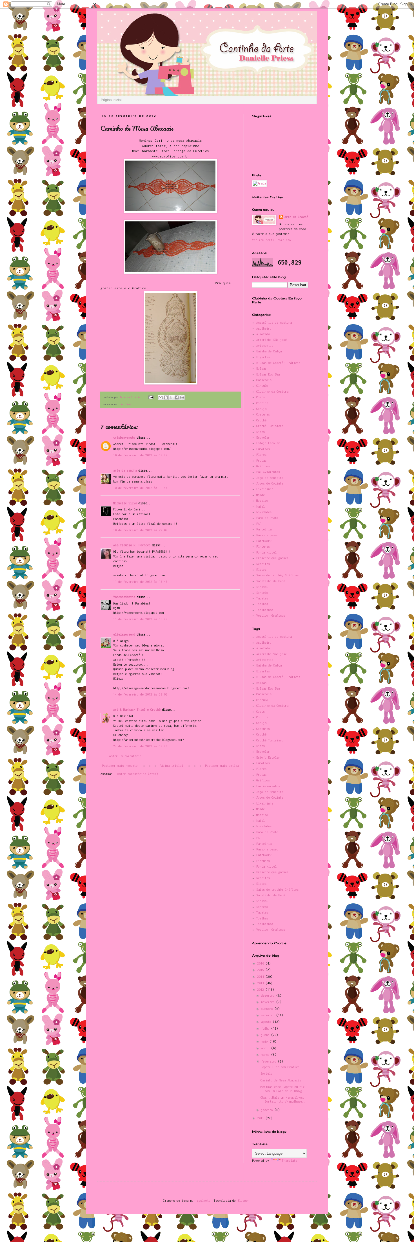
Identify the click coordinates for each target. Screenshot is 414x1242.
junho (266, 1035)
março (266, 1054)
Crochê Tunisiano (269, 426)
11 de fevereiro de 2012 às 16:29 (140, 619)
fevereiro (269, 1061)
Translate (289, 1160)
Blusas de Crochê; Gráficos (278, 363)
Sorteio (262, 592)
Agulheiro (263, 328)
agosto (267, 1021)
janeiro (268, 1110)
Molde (260, 495)
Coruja (261, 408)
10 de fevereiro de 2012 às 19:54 (140, 488)
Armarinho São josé (271, 339)
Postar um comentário (124, 756)
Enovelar (263, 437)
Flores (261, 454)
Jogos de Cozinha (269, 483)
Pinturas (263, 546)
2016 (261, 963)
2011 (261, 1118)
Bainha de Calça (269, 351)
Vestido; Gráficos (270, 615)
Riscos (261, 569)
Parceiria (263, 529)
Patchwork (263, 541)
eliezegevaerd (124, 634)
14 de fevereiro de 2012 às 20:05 (140, 694)
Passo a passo (267, 535)
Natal (260, 506)
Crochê (261, 420)
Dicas (260, 432)
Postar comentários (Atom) (137, 774)
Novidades (263, 512)
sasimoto (203, 1200)
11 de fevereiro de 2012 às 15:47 (140, 581)
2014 (261, 976)
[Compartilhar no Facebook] (176, 397)
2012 (261, 989)
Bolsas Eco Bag (268, 374)
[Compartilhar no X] (171, 397)
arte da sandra (125, 470)
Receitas (263, 564)
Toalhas (262, 604)
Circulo (262, 385)
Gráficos (263, 466)
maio (265, 1041)
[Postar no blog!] (166, 397)
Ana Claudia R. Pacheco (131, 545)
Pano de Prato (267, 517)
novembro (268, 1002)
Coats (260, 397)
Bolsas (261, 368)
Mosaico (262, 500)
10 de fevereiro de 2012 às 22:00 (140, 530)
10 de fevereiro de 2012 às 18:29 (140, 455)
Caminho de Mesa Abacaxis (281, 1080)
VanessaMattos (124, 597)
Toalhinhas (264, 610)
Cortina (262, 403)
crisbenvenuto (124, 437)
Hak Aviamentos (268, 472)
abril (266, 1048)
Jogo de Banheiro (269, 477)
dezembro (268, 995)
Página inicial (111, 100)
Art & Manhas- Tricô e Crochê (137, 709)
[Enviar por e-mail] (160, 397)
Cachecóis (263, 380)
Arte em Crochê (296, 217)
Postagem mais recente (119, 765)
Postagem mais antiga (222, 765)
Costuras (263, 414)
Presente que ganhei (272, 558)
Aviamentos (264, 345)
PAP (258, 523)
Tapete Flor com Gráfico (280, 1067)
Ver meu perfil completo (271, 240)
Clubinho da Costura (272, 391)
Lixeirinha (264, 489)
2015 (261, 970)
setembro (268, 1015)
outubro (268, 1008)
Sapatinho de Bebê (270, 581)
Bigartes (263, 357)
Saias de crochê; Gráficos (277, 575)
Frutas (261, 460)
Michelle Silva (125, 503)
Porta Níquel (266, 552)
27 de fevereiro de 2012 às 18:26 (140, 746)
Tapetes (262, 598)
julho (266, 1028)
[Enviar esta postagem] (151, 397)
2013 (261, 983)
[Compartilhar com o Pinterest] (182, 397)
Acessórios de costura (274, 322)
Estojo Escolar (268, 443)
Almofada (263, 334)
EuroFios (125, 404)
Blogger (243, 1200)
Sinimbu (262, 586)
